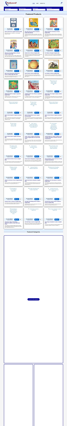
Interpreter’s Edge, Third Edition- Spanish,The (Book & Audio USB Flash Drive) (12, 223)
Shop (37, 3)
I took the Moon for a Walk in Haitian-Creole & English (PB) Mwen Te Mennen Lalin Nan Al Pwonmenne (53, 137)
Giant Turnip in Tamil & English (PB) (32, 73)
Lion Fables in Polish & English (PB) (52, 73)
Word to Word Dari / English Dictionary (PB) (13, 31)
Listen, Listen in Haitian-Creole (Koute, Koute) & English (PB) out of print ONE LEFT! (32, 137)
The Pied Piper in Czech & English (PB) (32, 221)
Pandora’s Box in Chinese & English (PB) (13, 201)
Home (34, 3)
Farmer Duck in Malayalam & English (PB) (33, 158)
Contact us (42, 3)
